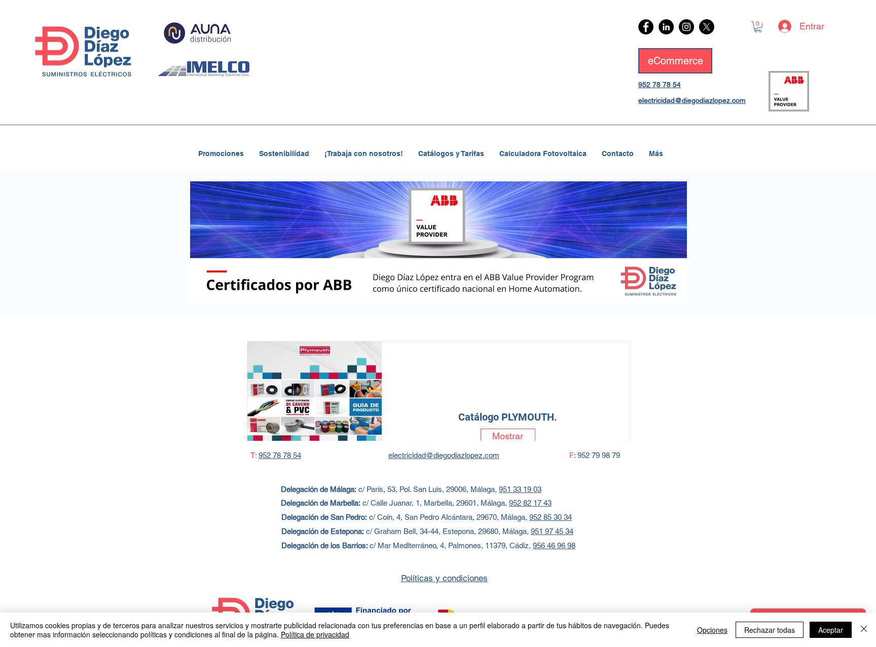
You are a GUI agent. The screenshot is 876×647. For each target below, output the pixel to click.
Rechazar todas (769, 630)
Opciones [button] (712, 630)
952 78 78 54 (659, 85)
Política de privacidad (315, 634)
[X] (706, 26)
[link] (757, 26)
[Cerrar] (864, 630)
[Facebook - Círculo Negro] (645, 26)
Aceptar (830, 630)
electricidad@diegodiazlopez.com (692, 100)
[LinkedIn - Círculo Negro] (666, 26)
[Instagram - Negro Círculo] (686, 26)
